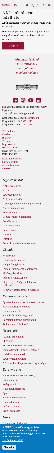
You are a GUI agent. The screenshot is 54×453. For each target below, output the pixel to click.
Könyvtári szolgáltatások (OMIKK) (21, 289)
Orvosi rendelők (11, 225)
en (44, 4)
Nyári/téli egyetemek (14, 354)
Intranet (6, 137)
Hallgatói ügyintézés (14, 264)
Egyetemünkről (13, 180)
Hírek (6, 417)
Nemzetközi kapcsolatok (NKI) (19, 375)
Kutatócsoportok (11, 311)
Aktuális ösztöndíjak (13, 336)
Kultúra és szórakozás (14, 397)
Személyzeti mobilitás (14, 358)
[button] (27, 4)
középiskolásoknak (27, 59)
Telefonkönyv (9, 131)
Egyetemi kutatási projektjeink (19, 319)
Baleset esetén (10, 230)
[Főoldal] (27, 87)
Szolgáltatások (10, 379)
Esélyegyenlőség (11, 410)
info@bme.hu (32, 117)
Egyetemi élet (12, 369)
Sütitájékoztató (10, 161)
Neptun (7, 234)
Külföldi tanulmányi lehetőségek (20, 268)
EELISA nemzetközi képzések (18, 345)
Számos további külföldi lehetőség (21, 349)
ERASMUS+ (9, 341)
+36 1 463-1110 (24, 124)
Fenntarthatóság (11, 402)
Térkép (6, 141)
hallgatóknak (27, 68)
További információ (12, 440)
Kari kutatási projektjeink (16, 306)
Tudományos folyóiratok (16, 324)
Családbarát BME (12, 406)
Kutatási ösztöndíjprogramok (18, 315)
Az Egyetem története (14, 199)
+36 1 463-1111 (24, 121)
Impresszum (8, 144)
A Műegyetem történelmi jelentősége (22, 203)
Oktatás (8, 249)
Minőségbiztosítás (12, 273)
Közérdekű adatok (12, 158)
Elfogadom (9, 447)
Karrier (6, 134)
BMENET (7, 168)
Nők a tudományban (13, 207)
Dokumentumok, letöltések (17, 216)
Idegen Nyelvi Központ (15, 277)
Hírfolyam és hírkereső (15, 423)
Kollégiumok (9, 384)
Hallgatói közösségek (14, 388)
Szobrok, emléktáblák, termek (19, 243)
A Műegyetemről (12, 185)
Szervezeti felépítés (13, 194)
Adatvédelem (10, 212)
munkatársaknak (27, 72)
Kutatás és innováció (16, 296)
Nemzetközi (10, 330)
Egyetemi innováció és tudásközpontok (23, 302)
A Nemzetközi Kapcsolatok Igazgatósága (24, 363)
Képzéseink (9, 255)
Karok (6, 190)
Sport (6, 393)
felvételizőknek (27, 64)
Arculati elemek (10, 165)
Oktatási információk (14, 260)
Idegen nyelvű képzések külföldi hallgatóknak (20, 284)
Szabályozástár (11, 221)
